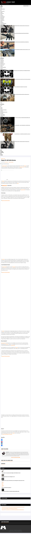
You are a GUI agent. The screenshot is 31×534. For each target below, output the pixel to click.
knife (3, 331)
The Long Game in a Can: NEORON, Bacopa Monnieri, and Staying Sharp (14, 509)
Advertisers (20, 530)
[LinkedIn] (15, 443)
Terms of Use (16, 530)
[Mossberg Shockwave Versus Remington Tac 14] (3, 474)
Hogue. (7, 344)
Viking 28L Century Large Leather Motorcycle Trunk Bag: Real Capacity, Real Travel (13, 480)
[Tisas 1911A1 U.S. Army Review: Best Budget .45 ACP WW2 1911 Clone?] (3, 470)
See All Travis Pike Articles (15, 457)
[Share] (15, 445)
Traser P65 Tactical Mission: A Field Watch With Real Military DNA (10, 491)
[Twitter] (15, 440)
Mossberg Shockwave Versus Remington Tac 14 (8, 476)
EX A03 (3, 259)
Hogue (17, 347)
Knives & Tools (3, 158)
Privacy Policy (12, 530)
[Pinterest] (15, 441)
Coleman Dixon (4, 508)
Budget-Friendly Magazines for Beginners (12, 508)
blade (3, 181)
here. (18, 183)
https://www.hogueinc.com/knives (7, 434)
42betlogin (3, 509)
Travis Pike (7, 452)
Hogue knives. (13, 345)
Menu (1, 5)
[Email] (15, 444)
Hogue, (25, 165)
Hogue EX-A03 (4, 165)
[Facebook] (15, 439)
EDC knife (13, 266)
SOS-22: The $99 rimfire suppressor (6, 487)
